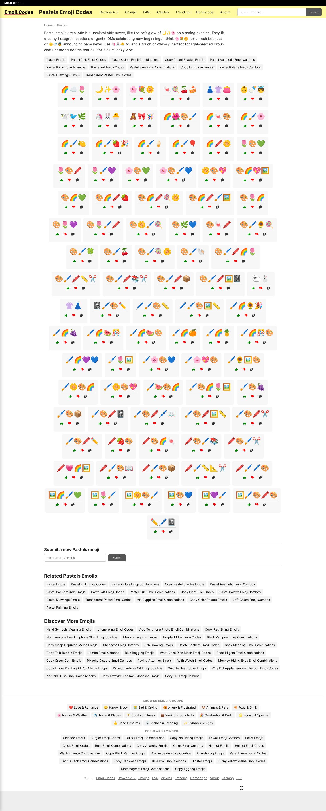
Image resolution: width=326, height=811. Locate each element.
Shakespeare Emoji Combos (171, 753)
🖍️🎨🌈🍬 (159, 441)
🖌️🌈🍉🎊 (103, 333)
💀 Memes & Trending (162, 723)
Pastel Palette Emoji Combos (240, 67)
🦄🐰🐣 (107, 116)
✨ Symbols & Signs (198, 723)
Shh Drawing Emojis (158, 645)
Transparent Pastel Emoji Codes (108, 75)
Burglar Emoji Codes (105, 738)
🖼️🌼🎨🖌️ (142, 495)
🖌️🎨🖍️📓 (108, 414)
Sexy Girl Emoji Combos (182, 676)
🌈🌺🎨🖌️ (180, 116)
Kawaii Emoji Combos (224, 738)
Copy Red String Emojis (222, 629)
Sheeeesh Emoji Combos (121, 645)
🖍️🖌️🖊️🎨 (252, 468)
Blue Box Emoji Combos (169, 761)
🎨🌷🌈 (252, 197)
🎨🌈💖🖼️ (252, 170)
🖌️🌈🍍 (218, 333)
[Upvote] (66, 99)
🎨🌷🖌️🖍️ (103, 225)
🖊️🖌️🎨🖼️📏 (199, 306)
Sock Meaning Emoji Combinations (250, 645)
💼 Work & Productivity (177, 715)
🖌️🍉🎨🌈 (163, 387)
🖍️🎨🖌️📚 (201, 441)
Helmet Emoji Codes (249, 745)
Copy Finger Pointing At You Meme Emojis (76, 668)
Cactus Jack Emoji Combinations (84, 761)
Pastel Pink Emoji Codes (88, 59)
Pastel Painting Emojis (62, 607)
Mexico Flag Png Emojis (140, 637)
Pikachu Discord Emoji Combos (109, 660)
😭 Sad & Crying (145, 707)
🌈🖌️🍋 (73, 143)
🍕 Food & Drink (245, 707)
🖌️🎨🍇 (252, 387)
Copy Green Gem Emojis (63, 660)
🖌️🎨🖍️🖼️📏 (206, 414)
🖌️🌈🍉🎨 (146, 333)
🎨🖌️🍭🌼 (154, 252)
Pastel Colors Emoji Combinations (135, 59)
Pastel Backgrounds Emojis (65, 67)
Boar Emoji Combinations (113, 745)
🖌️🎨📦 (69, 414)
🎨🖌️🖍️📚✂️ (127, 279)
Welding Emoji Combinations (80, 753)
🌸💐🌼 (141, 89)
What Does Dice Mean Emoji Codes (185, 653)
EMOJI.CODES (13, 3)
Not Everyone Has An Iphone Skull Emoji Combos (81, 637)
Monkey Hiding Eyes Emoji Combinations (247, 660)
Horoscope (205, 12)
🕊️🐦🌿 (73, 116)
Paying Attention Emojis (154, 660)
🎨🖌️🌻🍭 (257, 225)
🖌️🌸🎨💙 (159, 360)
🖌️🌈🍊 (184, 333)
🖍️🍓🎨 (120, 441)
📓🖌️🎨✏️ (110, 306)
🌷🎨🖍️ (69, 170)
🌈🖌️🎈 (184, 143)
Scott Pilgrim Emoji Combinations (240, 653)
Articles (162, 12)
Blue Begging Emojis (139, 653)
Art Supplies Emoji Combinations (160, 600)
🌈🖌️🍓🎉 (112, 143)
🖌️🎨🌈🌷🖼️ (210, 387)
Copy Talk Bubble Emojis (64, 653)
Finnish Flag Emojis (210, 753)
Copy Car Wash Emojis (130, 761)
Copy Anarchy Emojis (152, 745)
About (225, 12)
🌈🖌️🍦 (150, 143)
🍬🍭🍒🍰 (180, 89)
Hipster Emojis (202, 761)
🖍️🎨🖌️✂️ (244, 441)
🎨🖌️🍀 (82, 252)
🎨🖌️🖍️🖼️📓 (220, 279)
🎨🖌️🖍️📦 (173, 279)
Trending (182, 12)
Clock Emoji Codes (76, 745)
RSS (239, 778)
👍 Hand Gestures (127, 723)
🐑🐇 (260, 279)
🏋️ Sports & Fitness (140, 715)
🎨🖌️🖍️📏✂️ (76, 279)
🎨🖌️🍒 (116, 252)
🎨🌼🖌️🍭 (146, 225)
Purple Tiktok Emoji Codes (182, 637)
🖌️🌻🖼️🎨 (244, 360)
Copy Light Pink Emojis (197, 67)
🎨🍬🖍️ (218, 225)
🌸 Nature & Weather (72, 715)
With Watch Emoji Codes (194, 660)
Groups (131, 12)
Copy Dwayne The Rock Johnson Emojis (130, 676)
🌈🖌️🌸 (252, 116)
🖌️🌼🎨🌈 (78, 387)
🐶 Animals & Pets (215, 707)
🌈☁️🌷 (73, 89)
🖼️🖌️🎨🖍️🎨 (257, 495)
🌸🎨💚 (137, 170)
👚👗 (73, 306)
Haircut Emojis (219, 745)
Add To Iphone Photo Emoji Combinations (169, 629)
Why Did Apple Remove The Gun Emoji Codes (245, 668)
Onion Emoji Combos (188, 745)
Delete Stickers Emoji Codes (199, 645)
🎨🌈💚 (73, 197)
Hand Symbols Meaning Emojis (68, 629)
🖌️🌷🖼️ (120, 360)
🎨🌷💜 (65, 225)
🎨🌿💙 (184, 225)
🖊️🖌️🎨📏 (152, 306)
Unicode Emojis (74, 738)
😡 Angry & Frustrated (179, 707)
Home (48, 25)
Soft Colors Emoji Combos (251, 600)
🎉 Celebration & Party (216, 715)
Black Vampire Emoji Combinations (232, 637)
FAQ (146, 12)
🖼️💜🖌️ (214, 495)
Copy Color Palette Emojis (208, 600)
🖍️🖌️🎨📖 (116, 468)
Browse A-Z (109, 12)
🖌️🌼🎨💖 (120, 387)
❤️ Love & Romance (83, 707)
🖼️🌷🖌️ (103, 495)
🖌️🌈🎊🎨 (257, 333)
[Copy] (81, 99)
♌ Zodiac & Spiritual (254, 715)
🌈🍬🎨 (218, 116)
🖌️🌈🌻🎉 (246, 306)
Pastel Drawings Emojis (63, 75)
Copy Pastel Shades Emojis (184, 59)
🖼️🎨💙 (180, 495)
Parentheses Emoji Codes (248, 753)
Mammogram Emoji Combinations (145, 769)
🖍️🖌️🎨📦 (159, 468)
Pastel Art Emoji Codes (107, 67)
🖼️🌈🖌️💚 (65, 495)
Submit (117, 557)
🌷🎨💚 (252, 143)
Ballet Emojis (254, 738)
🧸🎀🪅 (141, 116)
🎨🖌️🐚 (193, 252)
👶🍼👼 (252, 89)
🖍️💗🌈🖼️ (73, 468)
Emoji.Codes (105, 778)
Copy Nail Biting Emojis (186, 738)
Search (313, 12)
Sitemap (228, 778)
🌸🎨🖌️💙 (176, 170)
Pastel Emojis (55, 59)
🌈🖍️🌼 (218, 143)
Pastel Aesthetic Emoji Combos (232, 59)
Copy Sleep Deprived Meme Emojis (71, 645)
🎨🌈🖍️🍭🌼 (159, 197)
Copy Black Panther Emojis (125, 753)
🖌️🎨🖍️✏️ (82, 441)
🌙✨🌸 (107, 89)
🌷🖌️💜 (103, 170)
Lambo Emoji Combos (103, 653)
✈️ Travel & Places (107, 715)
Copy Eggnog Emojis (190, 769)
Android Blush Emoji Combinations (71, 676)
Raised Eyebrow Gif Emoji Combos (137, 668)
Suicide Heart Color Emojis (187, 668)
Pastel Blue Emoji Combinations (152, 67)
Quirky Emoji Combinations (145, 738)
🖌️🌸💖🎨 (201, 360)
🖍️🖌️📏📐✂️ (206, 468)
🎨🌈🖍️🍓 (112, 197)
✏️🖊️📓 (163, 522)
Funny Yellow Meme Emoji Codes (241, 761)
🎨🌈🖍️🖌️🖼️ (210, 197)
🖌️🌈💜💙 (82, 360)
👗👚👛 (218, 89)
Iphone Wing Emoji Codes (115, 629)
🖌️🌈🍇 (65, 333)
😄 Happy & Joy (116, 707)
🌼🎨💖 (214, 170)
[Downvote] (73, 99)
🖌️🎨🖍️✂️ (252, 414)
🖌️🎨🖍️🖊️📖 (155, 414)
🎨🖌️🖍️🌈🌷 (235, 252)
